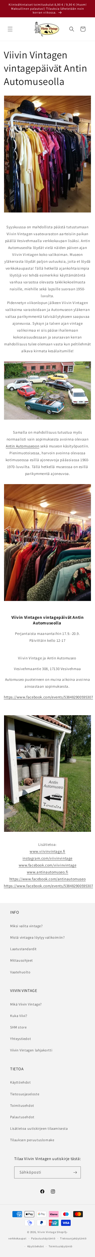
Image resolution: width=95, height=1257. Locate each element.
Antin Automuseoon (22, 446)
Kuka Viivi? (18, 1015)
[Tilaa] (75, 1172)
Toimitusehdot (22, 1105)
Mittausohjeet (21, 960)
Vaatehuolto (20, 972)
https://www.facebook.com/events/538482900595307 (48, 697)
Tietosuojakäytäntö (73, 1238)
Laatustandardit (23, 949)
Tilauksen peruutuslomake (32, 1140)
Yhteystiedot (20, 1038)
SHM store (18, 1027)
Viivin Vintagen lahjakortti (31, 1050)
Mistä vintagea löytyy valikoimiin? (37, 937)
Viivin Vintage (46, 1232)
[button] (10, 29)
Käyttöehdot (20, 1082)
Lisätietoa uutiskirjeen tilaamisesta (39, 1128)
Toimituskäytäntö (60, 1246)
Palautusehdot (22, 1117)
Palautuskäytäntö (43, 1238)
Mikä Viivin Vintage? (26, 1004)
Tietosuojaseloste (24, 1094)
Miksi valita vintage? (26, 926)
